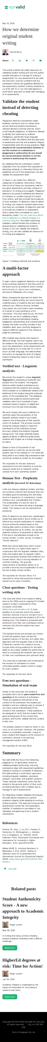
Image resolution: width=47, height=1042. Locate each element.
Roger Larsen (16, 924)
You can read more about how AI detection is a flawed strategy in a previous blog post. (22, 218)
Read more (10, 948)
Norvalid (12, 869)
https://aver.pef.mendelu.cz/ (16, 609)
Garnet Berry (16, 52)
